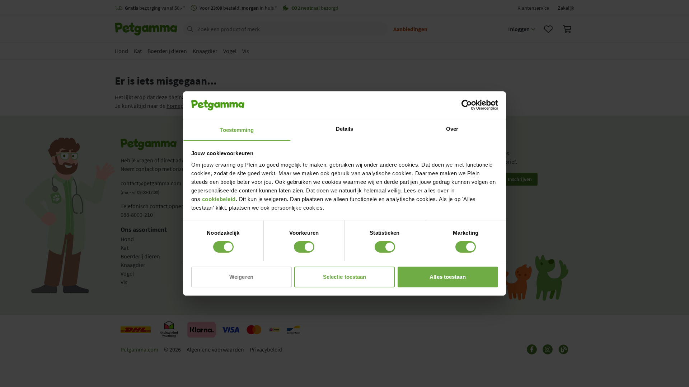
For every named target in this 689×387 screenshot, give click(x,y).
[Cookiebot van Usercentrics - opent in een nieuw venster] (466, 105)
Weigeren (241, 277)
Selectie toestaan (344, 277)
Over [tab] (452, 129)
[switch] (304, 247)
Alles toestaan (447, 277)
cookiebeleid (219, 199)
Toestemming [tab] (237, 130)
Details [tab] (344, 129)
